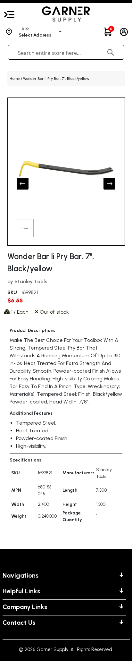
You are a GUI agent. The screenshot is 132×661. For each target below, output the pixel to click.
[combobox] (56, 53)
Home (15, 78)
